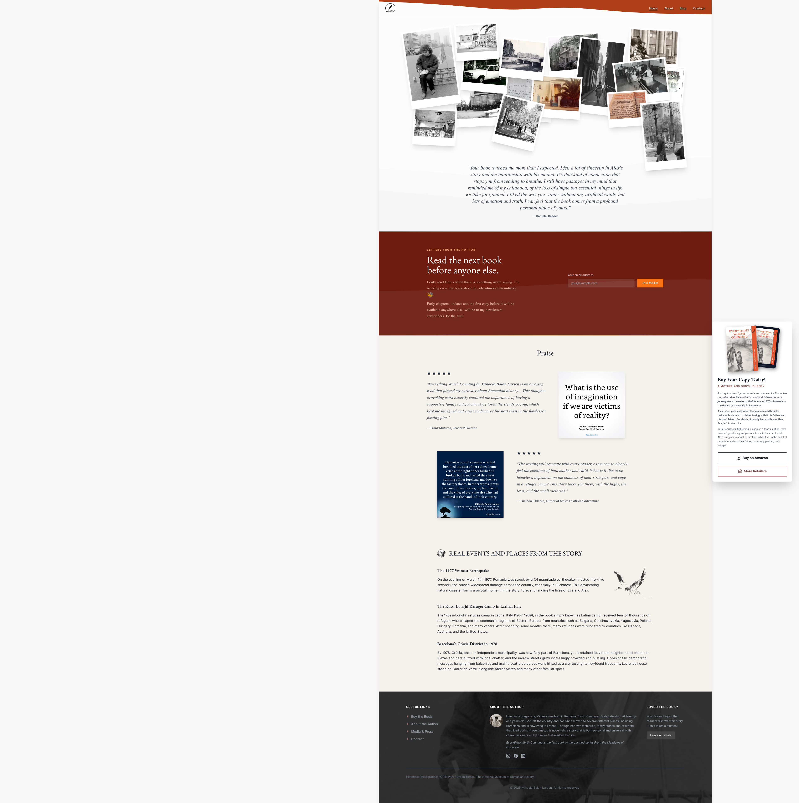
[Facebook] (516, 756)
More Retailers (755, 471)
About (668, 8)
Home (653, 8)
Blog (683, 8)
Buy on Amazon (755, 458)
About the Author (424, 724)
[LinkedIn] (523, 756)
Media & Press (422, 731)
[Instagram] (508, 756)
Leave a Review (660, 735)
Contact (699, 8)
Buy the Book (421, 716)
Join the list (650, 283)
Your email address (580, 275)
